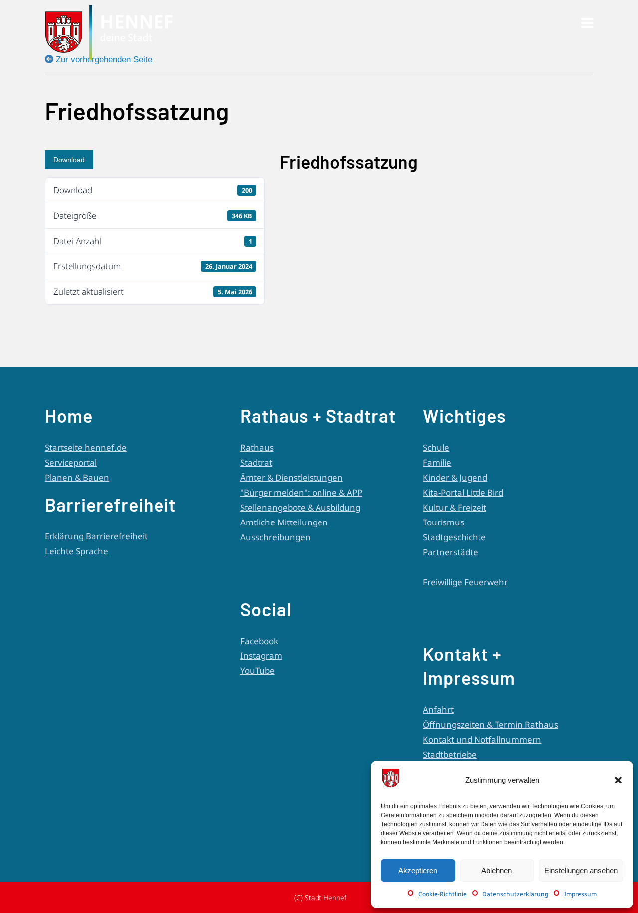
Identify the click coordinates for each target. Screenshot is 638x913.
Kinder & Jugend (455, 477)
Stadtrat (256, 462)
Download (69, 160)
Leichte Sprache (76, 551)
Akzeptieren (417, 870)
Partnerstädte (450, 552)
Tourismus (443, 522)
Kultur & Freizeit (454, 507)
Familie (437, 462)
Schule (436, 447)
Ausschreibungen (275, 537)
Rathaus (257, 447)
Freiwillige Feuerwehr (465, 582)
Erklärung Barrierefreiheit (96, 536)
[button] (618, 780)
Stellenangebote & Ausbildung (300, 507)
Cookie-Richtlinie (442, 894)
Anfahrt (438, 709)
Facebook (259, 641)
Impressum (580, 894)
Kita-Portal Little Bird (463, 492)
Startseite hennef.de (86, 447)
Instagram (261, 655)
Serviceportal (71, 462)
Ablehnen (496, 870)
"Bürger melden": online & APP (301, 492)
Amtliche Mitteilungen (284, 522)
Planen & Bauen (77, 477)
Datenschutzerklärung (515, 894)
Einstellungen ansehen (581, 870)
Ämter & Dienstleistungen (291, 477)
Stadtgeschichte (454, 537)
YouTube (257, 670)
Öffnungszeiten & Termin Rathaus (490, 724)
